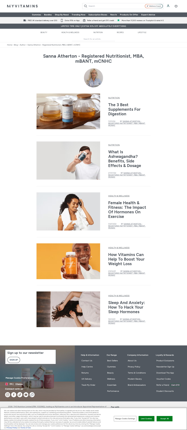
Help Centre (87, 367)
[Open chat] (32, 394)
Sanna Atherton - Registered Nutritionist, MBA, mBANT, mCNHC (54, 45)
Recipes (120, 32)
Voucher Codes (163, 379)
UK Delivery (86, 379)
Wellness (111, 379)
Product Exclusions (165, 361)
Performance (113, 391)
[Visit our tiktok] (19, 394)
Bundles (48, 15)
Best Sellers (112, 361)
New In (113, 15)
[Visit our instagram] (7, 394)
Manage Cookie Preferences (20, 378)
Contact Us (86, 361)
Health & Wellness (70, 32)
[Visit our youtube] (25, 394)
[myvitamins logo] (22, 6)
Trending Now (78, 15)
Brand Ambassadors (137, 385)
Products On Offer (129, 15)
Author (23, 45)
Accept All (164, 419)
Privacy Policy (134, 367)
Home (9, 45)
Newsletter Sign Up (165, 367)
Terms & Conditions (137, 373)
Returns (85, 373)
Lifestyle (142, 32)
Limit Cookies (146, 419)
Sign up (14, 360)
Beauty (44, 32)
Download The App (165, 373)
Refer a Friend (167, 385)
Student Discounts (165, 391)
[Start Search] (85, 6)
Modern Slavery (135, 379)
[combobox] (123, 6)
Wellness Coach (155, 6)
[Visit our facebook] (13, 394)
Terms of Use (25, 428)
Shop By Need (62, 15)
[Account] (168, 6)
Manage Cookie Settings (125, 419)
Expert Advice (148, 15)
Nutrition (98, 32)
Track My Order (88, 385)
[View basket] (176, 6)
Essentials (111, 385)
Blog (16, 45)
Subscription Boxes (97, 15)
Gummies (36, 15)
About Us (132, 361)
